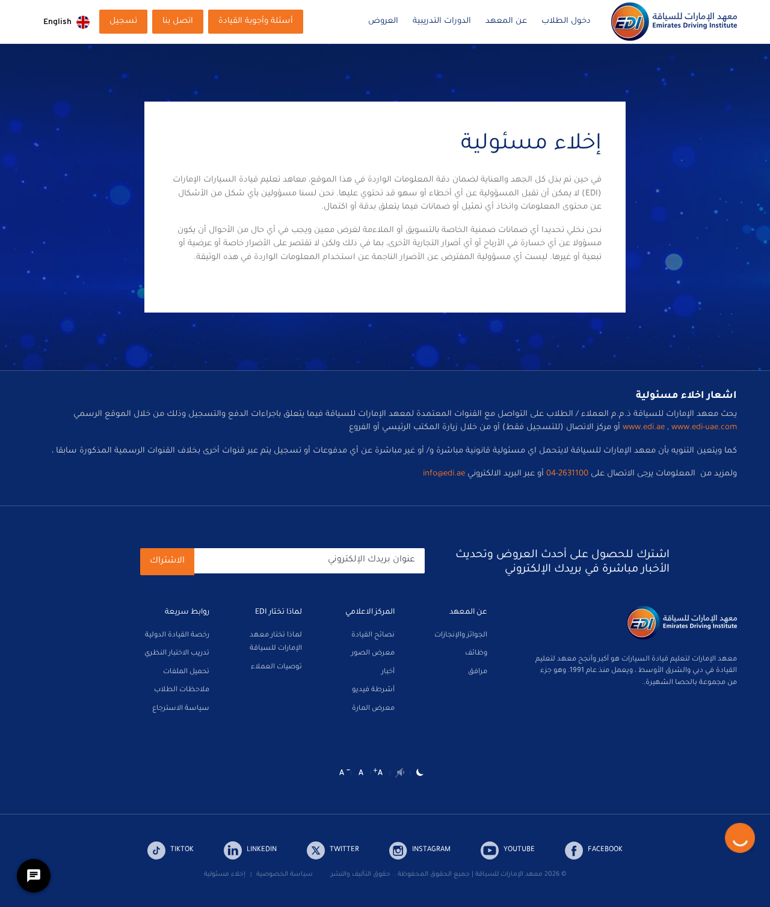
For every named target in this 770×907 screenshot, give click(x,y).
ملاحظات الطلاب (181, 690)
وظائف (476, 654)
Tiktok (182, 850)
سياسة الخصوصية (284, 874)
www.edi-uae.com (704, 427)
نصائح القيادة (373, 636)
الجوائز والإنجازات (460, 636)
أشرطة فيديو (373, 690)
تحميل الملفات (186, 672)
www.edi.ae (644, 427)
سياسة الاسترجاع (180, 709)
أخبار (388, 672)
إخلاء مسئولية (224, 874)
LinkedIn (262, 850)
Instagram (431, 850)
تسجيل (123, 21)
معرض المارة (373, 709)
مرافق (477, 672)
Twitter (344, 850)
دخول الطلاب (566, 21)
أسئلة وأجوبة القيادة (255, 21)
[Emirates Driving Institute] (674, 21)
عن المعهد (506, 21)
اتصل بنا (177, 21)
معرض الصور (373, 654)
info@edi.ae (444, 473)
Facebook (605, 850)
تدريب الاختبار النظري (176, 654)
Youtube (519, 850)
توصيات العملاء (276, 667)
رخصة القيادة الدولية (177, 636)
